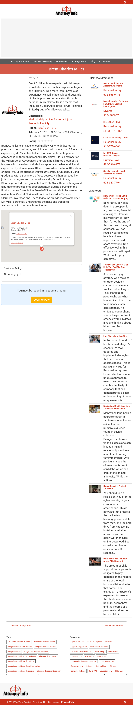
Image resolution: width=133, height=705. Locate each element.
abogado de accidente (48, 656)
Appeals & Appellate (79, 647)
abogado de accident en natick (36, 651)
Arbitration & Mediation (99, 647)
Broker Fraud (113, 651)
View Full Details (17, 243)
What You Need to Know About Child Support (115, 559)
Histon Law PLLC (111, 122)
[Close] (71, 215)
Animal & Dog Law (94, 642)
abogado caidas (14, 651)
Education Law (106, 671)
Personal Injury (63, 119)
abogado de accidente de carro (49, 671)
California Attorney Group (115, 137)
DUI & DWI (93, 671)
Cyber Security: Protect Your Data (114, 487)
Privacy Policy (68, 702)
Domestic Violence (78, 671)
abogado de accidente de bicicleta (21, 661)
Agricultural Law (77, 642)
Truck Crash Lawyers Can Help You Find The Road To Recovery (115, 267)
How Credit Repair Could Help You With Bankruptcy (115, 197)
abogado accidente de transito (20, 647)
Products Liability (39, 123)
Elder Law (119, 671)
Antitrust (108, 642)
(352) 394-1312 (47, 127)
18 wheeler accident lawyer (44, 642)
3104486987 (111, 115)
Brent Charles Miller (20, 222)
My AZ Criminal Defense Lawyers (111, 154)
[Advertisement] (66, 39)
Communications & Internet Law (84, 661)
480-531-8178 (111, 164)
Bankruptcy (99, 651)
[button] (42, 249)
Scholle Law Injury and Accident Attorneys (114, 172)
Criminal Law (111, 160)
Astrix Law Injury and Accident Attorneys (113, 84)
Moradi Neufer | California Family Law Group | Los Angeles (115, 104)
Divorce (107, 110)
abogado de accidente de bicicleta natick (24, 666)
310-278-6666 (111, 146)
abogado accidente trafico (45, 647)
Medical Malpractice (41, 119)
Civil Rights (89, 656)
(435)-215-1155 (112, 130)
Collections (101, 656)
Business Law (76, 656)
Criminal (89, 666)
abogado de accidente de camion (21, 671)
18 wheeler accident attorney (19, 642)
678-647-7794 (111, 182)
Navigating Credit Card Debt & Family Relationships (116, 407)
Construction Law (107, 661)
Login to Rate (42, 299)
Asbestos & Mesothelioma (81, 651)
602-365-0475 (111, 94)
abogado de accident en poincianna (22, 656)
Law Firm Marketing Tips (115, 336)
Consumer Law (77, 666)
